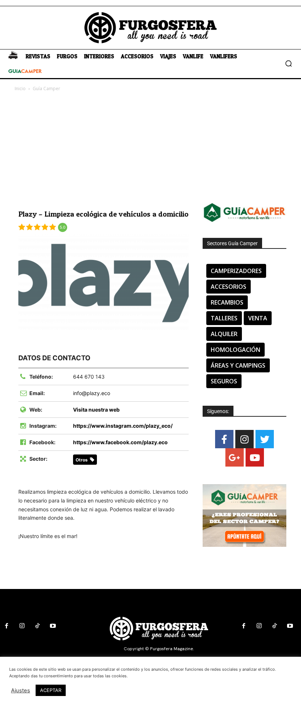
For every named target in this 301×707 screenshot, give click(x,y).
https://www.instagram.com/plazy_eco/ (123, 426)
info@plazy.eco (91, 393)
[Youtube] (255, 457)
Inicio (20, 88)
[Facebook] (224, 439)
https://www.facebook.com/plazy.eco (120, 442)
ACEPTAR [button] (50, 690)
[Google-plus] (234, 457)
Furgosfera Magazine (171, 649)
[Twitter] (264, 439)
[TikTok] (37, 626)
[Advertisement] (150, 147)
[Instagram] (244, 439)
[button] (288, 63)
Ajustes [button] (20, 690)
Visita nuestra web (96, 409)
